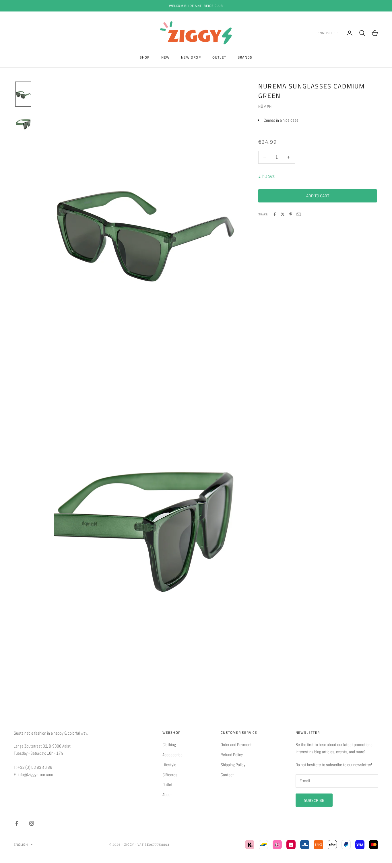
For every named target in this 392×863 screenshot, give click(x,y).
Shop (145, 57)
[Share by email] (298, 214)
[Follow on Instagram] (31, 823)
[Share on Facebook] (274, 214)
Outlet (219, 57)
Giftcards (169, 774)
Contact (227, 774)
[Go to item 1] (23, 94)
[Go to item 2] (23, 123)
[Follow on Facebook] (17, 823)
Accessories (172, 754)
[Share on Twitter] (282, 214)
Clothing (169, 744)
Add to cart (317, 196)
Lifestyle (169, 764)
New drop (191, 57)
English (325, 33)
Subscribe (314, 800)
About (167, 794)
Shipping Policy (233, 764)
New (165, 57)
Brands (245, 57)
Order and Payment (236, 744)
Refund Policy (232, 754)
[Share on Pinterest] (290, 214)
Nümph (265, 106)
